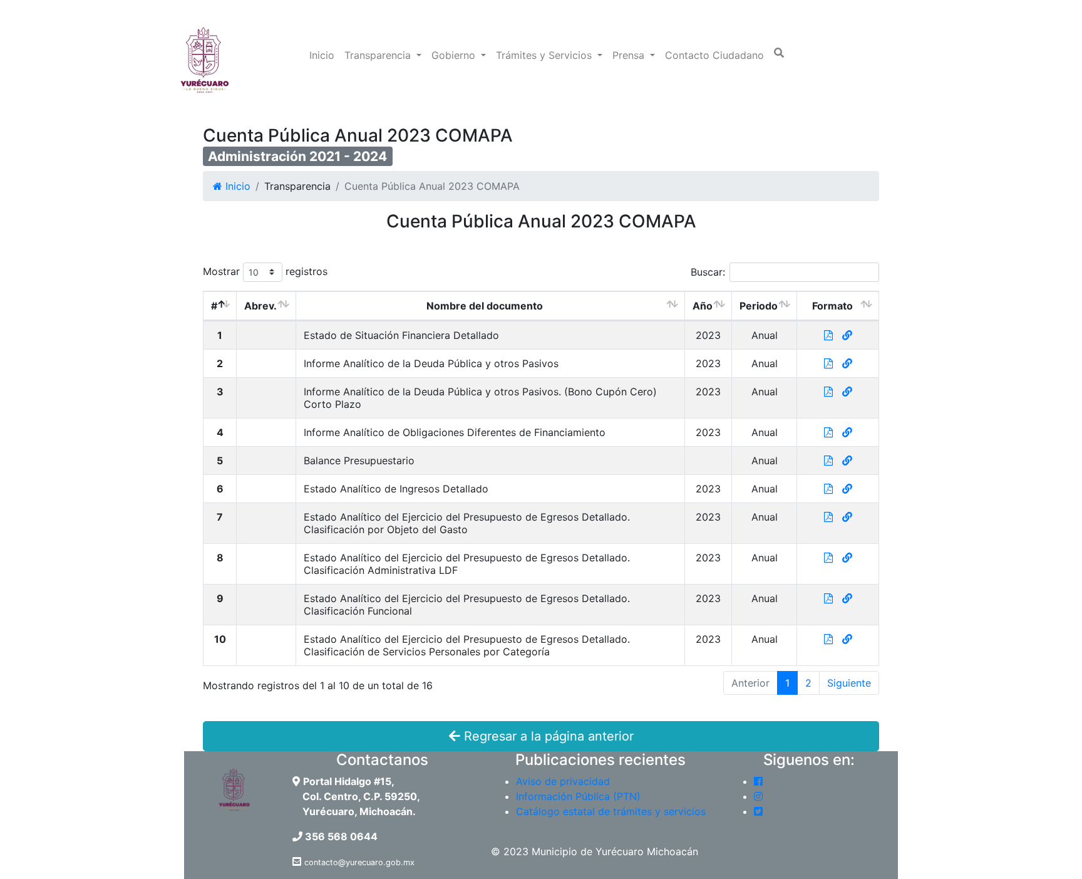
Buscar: (708, 272)
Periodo (758, 305)
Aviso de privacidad (563, 781)
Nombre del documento (484, 305)
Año (703, 305)
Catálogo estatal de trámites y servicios (611, 811)
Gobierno (454, 55)
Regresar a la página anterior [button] (547, 736)
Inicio (321, 55)
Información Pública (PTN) (578, 796)
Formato (832, 305)
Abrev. (260, 305)
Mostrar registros (265, 271)
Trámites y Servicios (545, 55)
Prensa (629, 55)
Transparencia (379, 55)
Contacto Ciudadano (714, 55)
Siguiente (849, 683)
